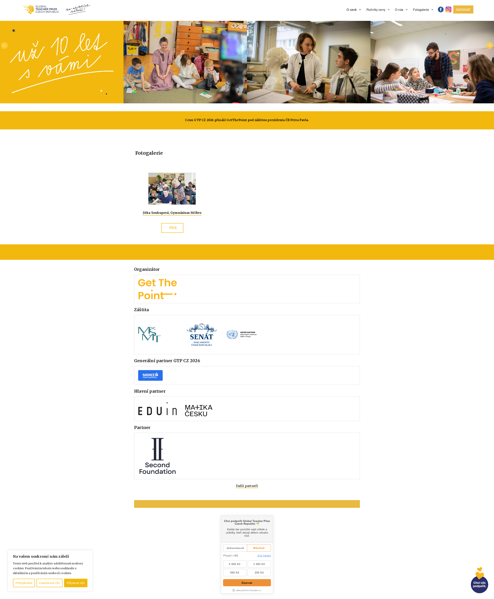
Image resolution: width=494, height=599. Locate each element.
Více (173, 228)
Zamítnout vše (49, 583)
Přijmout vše (76, 583)
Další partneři (247, 486)
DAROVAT (463, 9)
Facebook (442, 9)
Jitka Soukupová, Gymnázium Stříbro (172, 213)
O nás (399, 9)
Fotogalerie (421, 9)
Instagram (449, 9)
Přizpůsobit (23, 583)
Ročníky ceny (375, 9)
